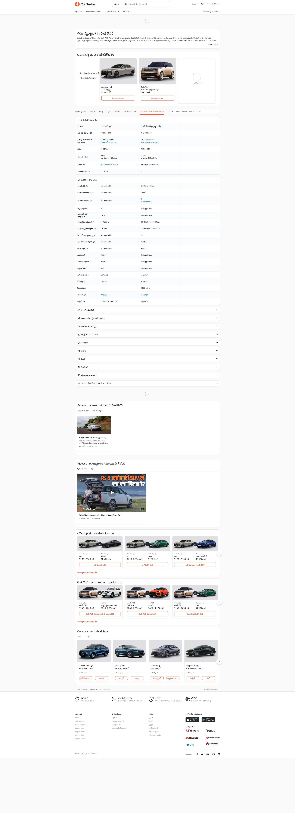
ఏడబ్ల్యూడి (104, 295)
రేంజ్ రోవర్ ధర (182, 41)
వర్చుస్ (121, 678)
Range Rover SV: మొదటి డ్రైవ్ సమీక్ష (92, 437)
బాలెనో (101, 678)
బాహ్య (101, 111)
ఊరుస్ (150, 605)
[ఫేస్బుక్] (197, 755)
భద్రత (108, 111)
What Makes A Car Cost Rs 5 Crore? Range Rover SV (99, 515)
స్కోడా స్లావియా (120, 665)
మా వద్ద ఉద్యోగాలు (80, 721)
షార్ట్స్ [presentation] (92, 469)
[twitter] (202, 755)
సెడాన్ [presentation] (79, 636)
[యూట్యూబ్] (207, 755)
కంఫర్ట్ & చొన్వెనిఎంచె (79, 111)
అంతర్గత (92, 111)
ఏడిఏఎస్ (117, 111)
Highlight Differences (88, 78)
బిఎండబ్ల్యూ (104, 554)
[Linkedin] (219, 755)
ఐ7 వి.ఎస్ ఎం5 (147, 565)
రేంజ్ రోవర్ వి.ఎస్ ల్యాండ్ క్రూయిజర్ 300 (100, 614)
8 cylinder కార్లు (146, 202)
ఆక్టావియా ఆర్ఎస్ (173, 678)
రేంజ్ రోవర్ (144, 87)
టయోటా (103, 603)
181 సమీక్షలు (152, 158)
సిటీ (208, 678)
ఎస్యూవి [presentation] (87, 636)
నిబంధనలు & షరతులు (81, 725)
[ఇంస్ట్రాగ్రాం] (213, 755)
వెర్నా (137, 678)
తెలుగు (194, 4)
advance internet (130, 111)
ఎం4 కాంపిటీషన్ (201, 556)
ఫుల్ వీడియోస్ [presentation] (82, 469)
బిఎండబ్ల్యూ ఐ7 (106, 87)
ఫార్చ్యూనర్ (157, 678)
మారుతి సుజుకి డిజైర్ (86, 665)
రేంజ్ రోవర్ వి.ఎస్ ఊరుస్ (147, 614)
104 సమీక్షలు (112, 158)
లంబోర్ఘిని (151, 603)
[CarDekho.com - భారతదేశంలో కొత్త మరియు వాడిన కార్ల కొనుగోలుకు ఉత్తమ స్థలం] (85, 4)
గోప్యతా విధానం (79, 728)
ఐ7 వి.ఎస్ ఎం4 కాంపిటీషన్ (195, 565)
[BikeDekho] (192, 731)
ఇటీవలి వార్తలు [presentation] (98, 410)
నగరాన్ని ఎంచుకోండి (211, 11)
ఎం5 (150, 556)
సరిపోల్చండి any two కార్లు (85, 572)
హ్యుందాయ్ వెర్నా (192, 665)
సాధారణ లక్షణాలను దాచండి (89, 73)
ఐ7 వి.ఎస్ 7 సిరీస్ (100, 565)
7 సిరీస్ (103, 556)
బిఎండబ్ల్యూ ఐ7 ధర (108, 41)
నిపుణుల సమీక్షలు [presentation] (83, 410)
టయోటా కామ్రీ (155, 665)
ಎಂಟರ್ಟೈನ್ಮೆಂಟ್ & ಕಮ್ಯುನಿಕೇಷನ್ (152, 111)
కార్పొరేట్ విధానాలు (80, 731)
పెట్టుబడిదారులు (79, 735)
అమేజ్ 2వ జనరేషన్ (86, 678)
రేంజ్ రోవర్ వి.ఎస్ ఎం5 (195, 614)
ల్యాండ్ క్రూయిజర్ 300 (109, 605)
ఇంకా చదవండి (213, 45)
